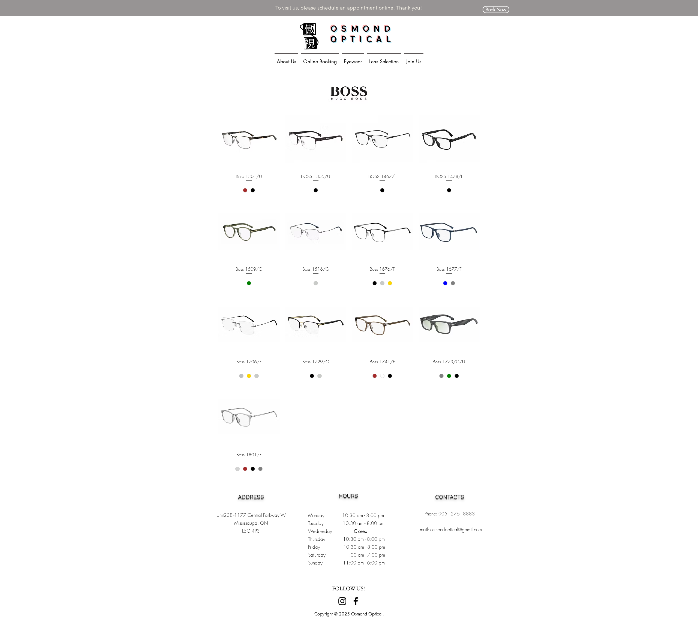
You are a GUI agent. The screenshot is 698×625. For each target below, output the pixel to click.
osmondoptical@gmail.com (456, 529)
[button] (353, 58)
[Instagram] (342, 601)
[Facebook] (355, 601)
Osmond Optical (367, 614)
